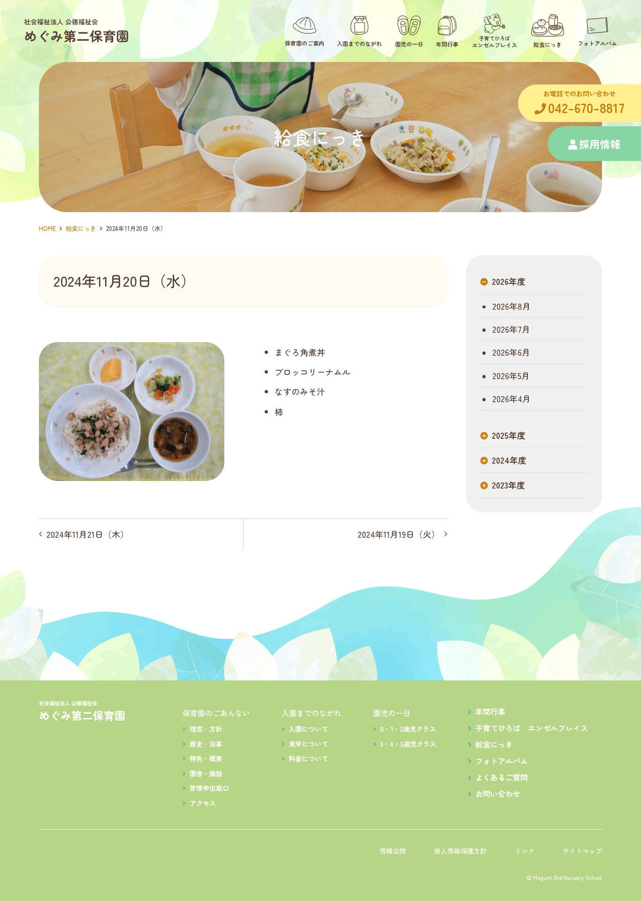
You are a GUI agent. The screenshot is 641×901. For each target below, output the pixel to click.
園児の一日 (392, 712)
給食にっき (81, 228)
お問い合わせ (497, 793)
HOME (47, 228)
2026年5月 (510, 375)
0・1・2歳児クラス (408, 728)
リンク (524, 850)
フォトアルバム (501, 760)
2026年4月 (510, 398)
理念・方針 (206, 728)
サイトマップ (582, 850)
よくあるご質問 (501, 777)
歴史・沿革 (206, 743)
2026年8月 (510, 306)
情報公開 (393, 850)
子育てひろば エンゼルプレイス (531, 727)
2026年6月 (510, 352)
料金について (308, 758)
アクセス (203, 803)
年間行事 (490, 711)
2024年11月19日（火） (399, 534)
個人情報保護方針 (460, 850)
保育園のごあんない (216, 712)
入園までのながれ (312, 712)
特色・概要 (206, 758)
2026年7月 (510, 329)
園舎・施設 (206, 773)
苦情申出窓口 (209, 788)
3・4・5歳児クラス (408, 743)
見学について (308, 743)
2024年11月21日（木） (87, 534)
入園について (308, 728)
